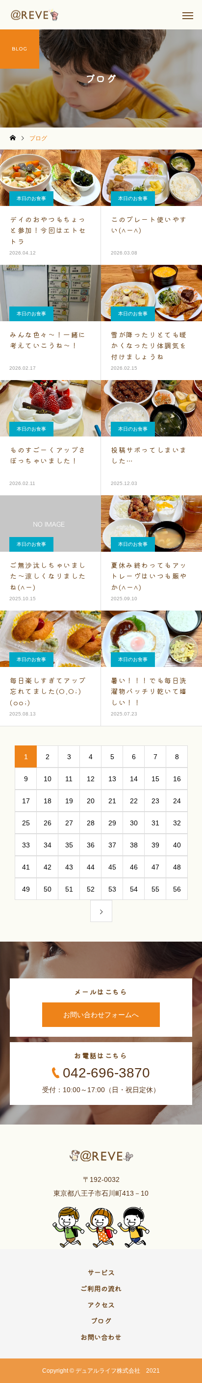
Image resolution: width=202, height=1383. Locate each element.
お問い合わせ (101, 1337)
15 (155, 779)
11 (69, 779)
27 (69, 823)
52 (91, 889)
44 (91, 867)
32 (177, 823)
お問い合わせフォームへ (101, 1015)
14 (134, 779)
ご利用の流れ (101, 1288)
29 (112, 823)
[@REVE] (35, 15)
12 (91, 779)
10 (47, 779)
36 (91, 845)
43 (69, 867)
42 (47, 867)
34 (47, 845)
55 (155, 889)
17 (26, 801)
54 (134, 889)
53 (112, 889)
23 (155, 801)
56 (177, 889)
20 (91, 801)
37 (112, 845)
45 (112, 867)
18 (47, 801)
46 (134, 867)
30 (134, 823)
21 (112, 801)
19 (69, 801)
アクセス (101, 1304)
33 (26, 845)
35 (69, 845)
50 (47, 889)
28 (91, 823)
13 (112, 779)
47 (155, 867)
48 (177, 867)
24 (177, 801)
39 (155, 845)
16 (177, 779)
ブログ (101, 1321)
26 (47, 823)
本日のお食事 (31, 198)
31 (155, 823)
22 (134, 801)
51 (69, 889)
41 (26, 867)
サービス (101, 1272)
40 (177, 845)
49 (26, 889)
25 (26, 823)
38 (134, 845)
